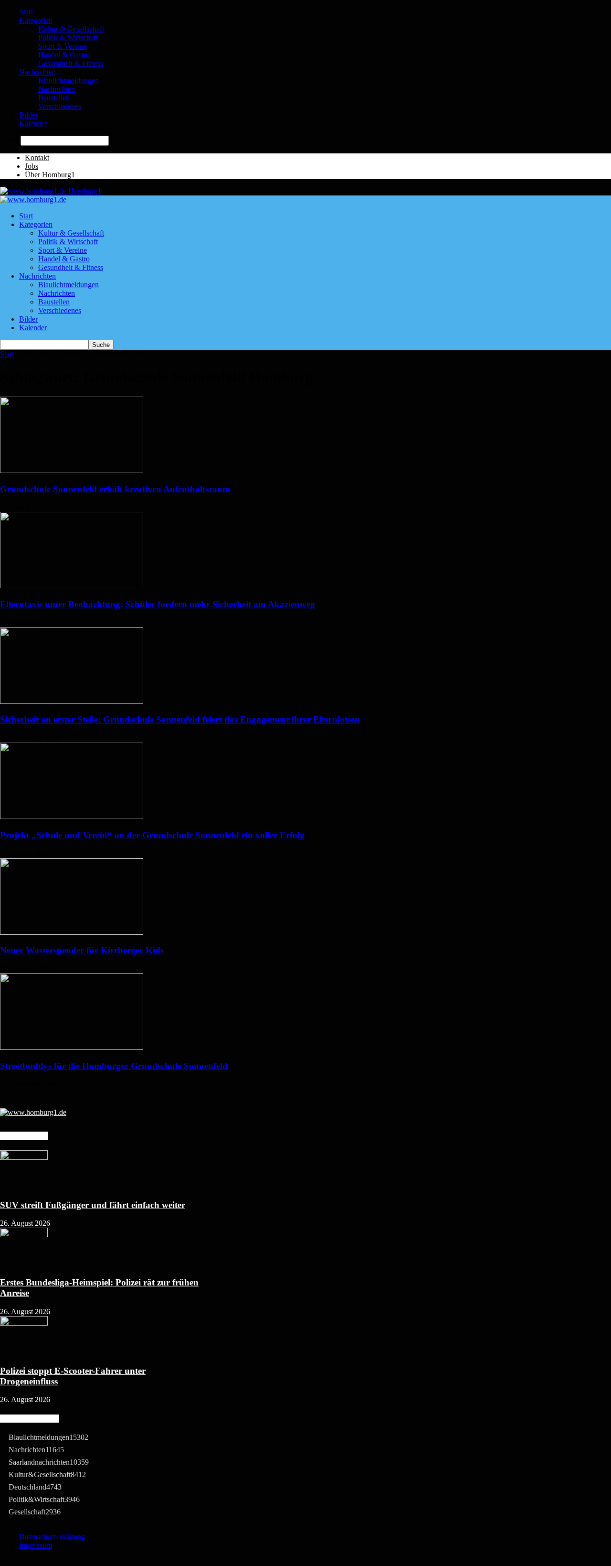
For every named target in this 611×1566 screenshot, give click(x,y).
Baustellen (54, 98)
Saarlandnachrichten (49, 1462)
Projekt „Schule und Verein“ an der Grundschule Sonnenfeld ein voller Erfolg (152, 835)
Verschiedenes (59, 106)
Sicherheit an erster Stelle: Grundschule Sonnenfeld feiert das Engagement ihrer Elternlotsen (180, 719)
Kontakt (37, 157)
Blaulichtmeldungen (68, 80)
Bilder (28, 115)
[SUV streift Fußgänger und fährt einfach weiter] (24, 1157)
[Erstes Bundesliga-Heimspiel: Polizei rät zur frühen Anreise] (24, 1235)
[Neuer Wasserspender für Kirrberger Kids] (71, 932)
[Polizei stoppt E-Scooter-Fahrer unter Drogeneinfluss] (24, 1323)
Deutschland (35, 1487)
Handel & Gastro (64, 55)
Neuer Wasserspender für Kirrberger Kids (82, 950)
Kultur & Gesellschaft (71, 29)
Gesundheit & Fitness (70, 63)
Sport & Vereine (62, 46)
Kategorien (36, 20)
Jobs (31, 166)
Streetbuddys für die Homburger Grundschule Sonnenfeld (114, 1066)
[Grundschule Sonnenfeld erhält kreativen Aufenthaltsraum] (71, 470)
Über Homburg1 (50, 175)
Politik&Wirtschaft (44, 1499)
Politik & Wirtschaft (68, 37)
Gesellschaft (35, 1512)
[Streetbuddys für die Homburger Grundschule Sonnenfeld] (71, 1047)
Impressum (35, 1545)
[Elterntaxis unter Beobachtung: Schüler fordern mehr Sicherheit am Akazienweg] (71, 586)
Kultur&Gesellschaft (47, 1474)
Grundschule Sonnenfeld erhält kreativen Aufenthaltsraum (115, 489)
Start (26, 12)
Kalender (33, 123)
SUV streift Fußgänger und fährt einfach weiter (92, 1205)
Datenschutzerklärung (52, 1537)
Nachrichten (37, 72)
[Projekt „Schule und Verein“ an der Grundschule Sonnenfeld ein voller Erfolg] (71, 816)
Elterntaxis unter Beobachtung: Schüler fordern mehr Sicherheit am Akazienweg (157, 604)
